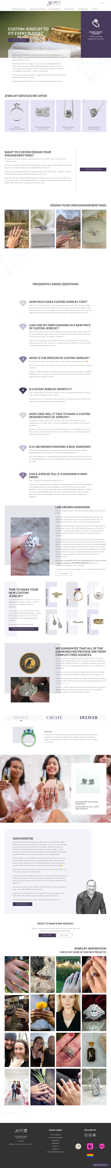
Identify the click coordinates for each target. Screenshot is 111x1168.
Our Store (64, 935)
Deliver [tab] (89, 717)
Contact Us (55, 1149)
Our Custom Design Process (23, 628)
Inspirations (83, 9)
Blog (103, 3)
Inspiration (55, 1143)
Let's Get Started (18, 40)
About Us (55, 1146)
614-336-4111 (21, 1141)
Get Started (47, 935)
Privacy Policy (29, 1144)
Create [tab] (54, 717)
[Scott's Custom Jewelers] (53, 3)
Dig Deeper (64, 573)
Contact (95, 9)
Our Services (69, 9)
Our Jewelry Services (93, 169)
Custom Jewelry (55, 9)
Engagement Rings (19, 9)
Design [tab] (21, 717)
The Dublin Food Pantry (80, 563)
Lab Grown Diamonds (37, 9)
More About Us (22, 904)
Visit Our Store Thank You (55, 1152)
